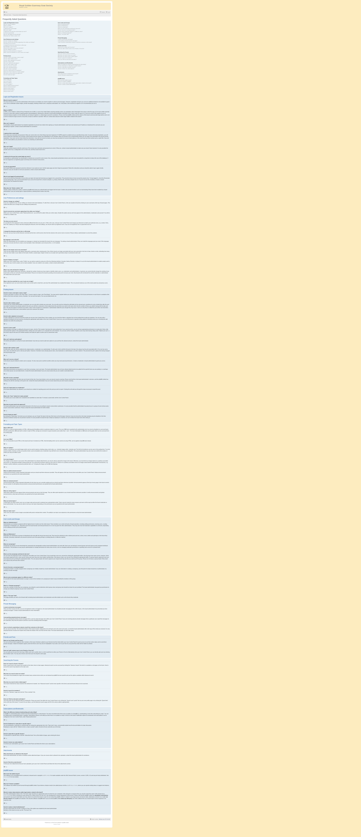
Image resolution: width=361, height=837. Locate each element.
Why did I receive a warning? (10, 68)
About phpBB (7, 777)
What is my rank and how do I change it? (13, 51)
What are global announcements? (11, 85)
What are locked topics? (9, 89)
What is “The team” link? (63, 34)
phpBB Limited (46, 775)
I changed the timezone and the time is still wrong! (15, 45)
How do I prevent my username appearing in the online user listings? (19, 42)
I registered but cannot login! (10, 28)
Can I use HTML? (8, 81)
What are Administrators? (63, 24)
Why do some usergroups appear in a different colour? (70, 31)
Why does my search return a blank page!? (68, 56)
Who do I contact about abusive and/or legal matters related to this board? (74, 83)
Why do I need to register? (10, 24)
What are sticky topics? (9, 88)
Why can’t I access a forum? (10, 66)
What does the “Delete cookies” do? (12, 35)
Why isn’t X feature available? (64, 81)
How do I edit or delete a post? (10, 58)
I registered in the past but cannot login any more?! (15, 31)
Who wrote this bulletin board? (64, 80)
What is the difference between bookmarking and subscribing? (72, 64)
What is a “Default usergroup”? (65, 32)
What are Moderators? (63, 25)
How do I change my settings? (10, 40)
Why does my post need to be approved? (13, 73)
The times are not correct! (9, 43)
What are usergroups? (63, 27)
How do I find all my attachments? (65, 75)
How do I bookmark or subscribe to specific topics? (69, 65)
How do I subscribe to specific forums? (67, 67)
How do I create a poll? (9, 61)
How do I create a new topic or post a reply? (14, 57)
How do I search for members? (65, 57)
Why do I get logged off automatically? (12, 34)
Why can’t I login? (8, 30)
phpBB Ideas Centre (72, 785)
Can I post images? (8, 84)
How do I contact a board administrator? (67, 84)
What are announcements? (10, 86)
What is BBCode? (8, 79)
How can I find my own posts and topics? (67, 59)
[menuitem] (5, 12)
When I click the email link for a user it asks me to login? (16, 52)
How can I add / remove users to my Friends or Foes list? (71, 48)
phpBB (53, 243)
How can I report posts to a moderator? (13, 70)
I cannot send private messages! (65, 39)
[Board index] (11, 6)
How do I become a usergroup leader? (66, 30)
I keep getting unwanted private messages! (67, 40)
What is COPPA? (7, 25)
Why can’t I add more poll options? (11, 63)
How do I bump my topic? (9, 74)
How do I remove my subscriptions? (66, 68)
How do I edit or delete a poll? (10, 64)
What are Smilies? (8, 82)
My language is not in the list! (10, 46)
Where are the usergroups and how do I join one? (69, 28)
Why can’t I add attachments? (10, 67)
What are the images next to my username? (14, 48)
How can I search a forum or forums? (66, 53)
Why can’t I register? (8, 27)
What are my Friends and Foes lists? (66, 47)
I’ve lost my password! (9, 32)
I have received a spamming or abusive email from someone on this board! (75, 42)
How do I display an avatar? (10, 49)
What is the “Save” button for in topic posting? (14, 71)
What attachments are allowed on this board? (68, 73)
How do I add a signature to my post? (12, 60)
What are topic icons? (8, 91)
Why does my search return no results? (67, 55)
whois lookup (7, 795)
